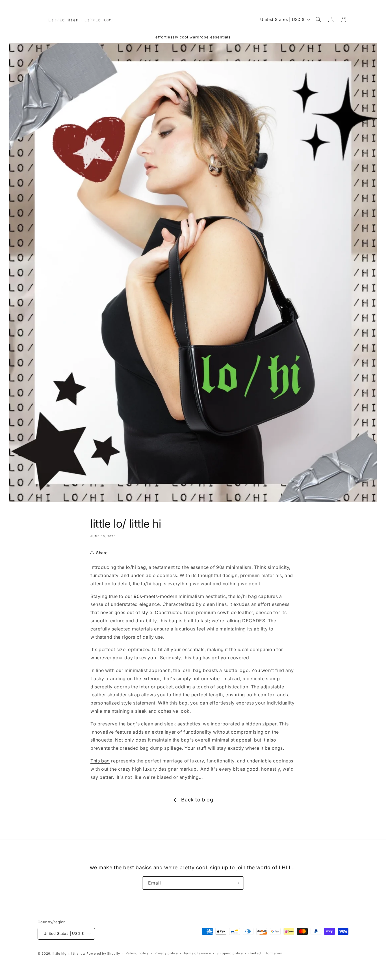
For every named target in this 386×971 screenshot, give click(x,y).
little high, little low (69, 953)
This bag (100, 761)
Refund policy (137, 953)
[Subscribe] (237, 883)
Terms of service (197, 953)
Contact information (265, 953)
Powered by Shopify (103, 953)
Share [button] (102, 552)
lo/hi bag (135, 567)
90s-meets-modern (155, 596)
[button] (318, 19)
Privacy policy (166, 953)
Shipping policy (229, 953)
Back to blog (197, 800)
